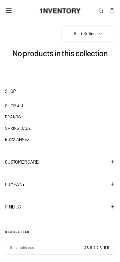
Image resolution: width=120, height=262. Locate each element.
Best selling (85, 33)
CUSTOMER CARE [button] (22, 162)
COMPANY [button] (15, 184)
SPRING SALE (18, 128)
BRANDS (13, 116)
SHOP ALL (15, 105)
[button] (8, 10)
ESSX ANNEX (17, 139)
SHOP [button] (10, 91)
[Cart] (112, 11)
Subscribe (97, 247)
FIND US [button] (13, 206)
